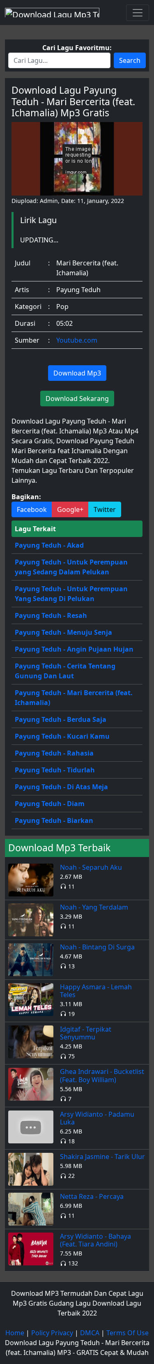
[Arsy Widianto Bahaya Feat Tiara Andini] (30, 1248)
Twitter (105, 509)
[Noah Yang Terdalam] (30, 919)
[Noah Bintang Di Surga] (30, 958)
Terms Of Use (127, 1332)
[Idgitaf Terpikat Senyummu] (30, 1041)
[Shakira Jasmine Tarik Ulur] (30, 1168)
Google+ (70, 509)
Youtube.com (76, 340)
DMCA (89, 1332)
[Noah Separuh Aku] (30, 879)
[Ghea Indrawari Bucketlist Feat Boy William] (30, 1083)
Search (129, 60)
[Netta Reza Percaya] (30, 1208)
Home (14, 1332)
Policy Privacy (52, 1332)
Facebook (32, 509)
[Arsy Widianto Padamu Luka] (30, 1126)
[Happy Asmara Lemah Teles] (30, 998)
